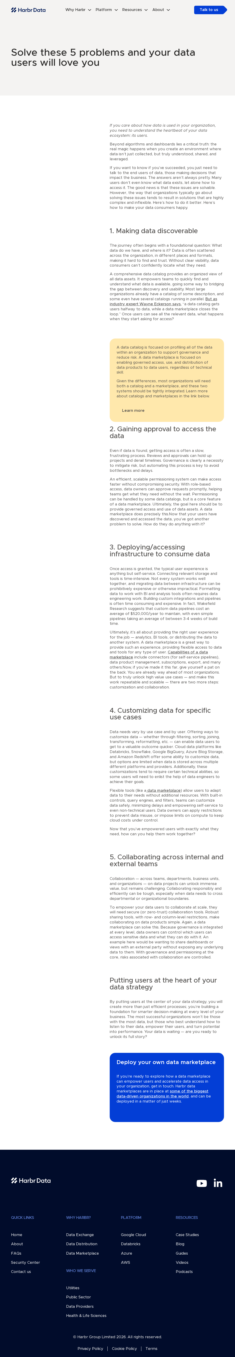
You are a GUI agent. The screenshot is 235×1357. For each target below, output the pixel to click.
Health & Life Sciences (86, 1316)
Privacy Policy (90, 1349)
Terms (151, 1349)
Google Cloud (133, 1235)
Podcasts (184, 1272)
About (17, 1244)
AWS (125, 1262)
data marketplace (163, 790)
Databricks (130, 1244)
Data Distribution (81, 1244)
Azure (126, 1253)
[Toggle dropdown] (90, 10)
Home (16, 1235)
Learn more (133, 410)
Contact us (21, 1272)
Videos (182, 1262)
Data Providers (80, 1306)
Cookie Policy (124, 1349)
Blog (180, 1244)
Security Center (25, 1262)
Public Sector (78, 1297)
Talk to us (209, 10)
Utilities (72, 1288)
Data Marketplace (82, 1253)
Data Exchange (80, 1235)
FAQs (16, 1253)
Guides (182, 1253)
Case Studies (187, 1235)
